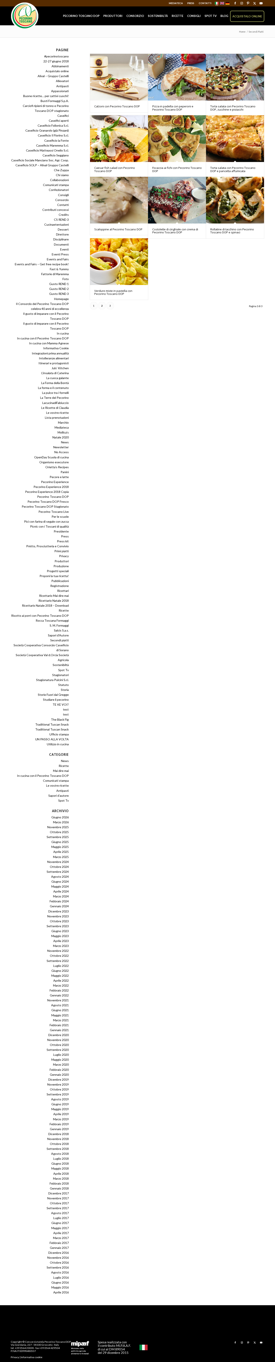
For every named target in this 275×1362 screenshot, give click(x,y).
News (65, 442)
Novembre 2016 (58, 1257)
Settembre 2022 (58, 961)
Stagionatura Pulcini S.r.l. (52, 680)
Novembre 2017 (58, 1198)
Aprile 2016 (61, 1292)
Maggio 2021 (60, 1015)
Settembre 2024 (58, 871)
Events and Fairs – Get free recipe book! (42, 264)
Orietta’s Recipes (57, 467)
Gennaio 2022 (59, 995)
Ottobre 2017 (59, 1203)
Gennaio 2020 (59, 1074)
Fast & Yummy (59, 269)
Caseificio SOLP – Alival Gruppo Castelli (42, 165)
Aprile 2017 (61, 1233)
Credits (64, 214)
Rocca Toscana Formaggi (52, 620)
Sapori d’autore (58, 795)
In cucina (63, 333)
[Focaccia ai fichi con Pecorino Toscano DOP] (177, 138)
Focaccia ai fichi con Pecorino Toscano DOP (177, 169)
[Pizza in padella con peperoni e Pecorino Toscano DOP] (177, 77)
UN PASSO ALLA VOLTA (52, 739)
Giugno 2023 (60, 931)
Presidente (61, 531)
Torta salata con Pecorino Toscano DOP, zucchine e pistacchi (232, 107)
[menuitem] (176, 3)
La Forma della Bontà (55, 383)
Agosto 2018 (60, 1153)
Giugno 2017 (60, 1223)
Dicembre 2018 (58, 1134)
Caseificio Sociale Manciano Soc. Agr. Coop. (40, 160)
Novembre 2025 (58, 827)
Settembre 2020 (58, 1050)
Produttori (62, 561)
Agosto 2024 (60, 876)
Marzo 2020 (61, 1064)
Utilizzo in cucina (58, 744)
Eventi (64, 249)
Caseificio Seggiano (56, 155)
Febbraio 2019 (59, 1124)
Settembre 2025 (58, 837)
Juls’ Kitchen (60, 368)
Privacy (64, 556)
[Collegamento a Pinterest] (248, 3)
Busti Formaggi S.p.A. (55, 101)
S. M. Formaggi (59, 625)
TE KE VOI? (61, 704)
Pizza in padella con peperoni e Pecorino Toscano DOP (172, 107)
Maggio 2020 (60, 1059)
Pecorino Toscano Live (53, 511)
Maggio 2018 (60, 1168)
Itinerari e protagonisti (53, 363)
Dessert (63, 229)
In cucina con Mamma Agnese (49, 343)
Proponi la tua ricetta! (54, 576)
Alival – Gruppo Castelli (53, 76)
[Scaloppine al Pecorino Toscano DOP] (119, 200)
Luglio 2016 (61, 1277)
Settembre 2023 (58, 926)
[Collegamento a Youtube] (261, 3)
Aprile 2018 (61, 1173)
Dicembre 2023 (58, 911)
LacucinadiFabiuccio (55, 403)
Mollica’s (63, 432)
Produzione (61, 566)
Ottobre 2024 (59, 866)
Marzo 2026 (61, 822)
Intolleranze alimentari (54, 358)
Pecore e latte (59, 477)
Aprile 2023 (61, 941)
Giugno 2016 (60, 1282)
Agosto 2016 (60, 1272)
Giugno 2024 (60, 881)
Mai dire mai (61, 770)
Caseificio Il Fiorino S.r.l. (53, 135)
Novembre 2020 (58, 1040)
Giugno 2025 (60, 842)
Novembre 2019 (58, 1084)
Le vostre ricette (57, 412)
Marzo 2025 (61, 857)
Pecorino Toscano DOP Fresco (48, 501)
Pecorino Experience (55, 482)
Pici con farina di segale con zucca (46, 521)
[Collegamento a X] (254, 3)
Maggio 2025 (60, 847)
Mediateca (176, 3)
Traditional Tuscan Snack (52, 724)
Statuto (63, 685)
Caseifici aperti (59, 120)
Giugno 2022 (60, 970)
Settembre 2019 (58, 1094)
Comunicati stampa (56, 185)
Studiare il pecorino (56, 699)
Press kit (63, 541)
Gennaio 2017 (59, 1248)
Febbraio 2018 (59, 1183)
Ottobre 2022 (59, 955)
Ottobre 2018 (59, 1144)
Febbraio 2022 (59, 990)
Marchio (63, 422)
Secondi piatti (59, 640)
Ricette (64, 610)
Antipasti (62, 86)
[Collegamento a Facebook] (235, 3)
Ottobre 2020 (59, 1045)
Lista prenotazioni (57, 417)
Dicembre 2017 (58, 1193)
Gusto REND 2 (59, 289)
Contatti (205, 3)
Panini (65, 472)
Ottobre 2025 (59, 832)
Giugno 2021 (60, 1010)
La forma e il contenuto (53, 388)
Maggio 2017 (60, 1228)
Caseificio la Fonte (56, 140)
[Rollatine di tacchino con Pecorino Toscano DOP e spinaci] (235, 200)
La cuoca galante (57, 378)
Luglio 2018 (61, 1158)
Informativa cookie (31, 1357)
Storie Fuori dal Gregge (53, 694)
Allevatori (62, 81)
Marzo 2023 (61, 946)
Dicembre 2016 (58, 1252)
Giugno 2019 (60, 1104)
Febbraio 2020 (59, 1069)
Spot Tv (63, 670)
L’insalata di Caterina (55, 373)
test (66, 709)
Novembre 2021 (58, 1000)
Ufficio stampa (59, 734)
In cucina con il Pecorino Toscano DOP (43, 338)
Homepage (61, 299)
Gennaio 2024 (59, 906)
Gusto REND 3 (59, 294)
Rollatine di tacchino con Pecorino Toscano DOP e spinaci (232, 230)
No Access (61, 452)
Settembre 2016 (58, 1267)
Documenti (61, 244)
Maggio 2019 (60, 1109)
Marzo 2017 (61, 1238)
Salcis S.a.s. (61, 630)
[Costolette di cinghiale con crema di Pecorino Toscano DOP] (177, 200)
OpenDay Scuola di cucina (51, 457)
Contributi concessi (55, 210)
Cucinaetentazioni (56, 224)
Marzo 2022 (61, 985)
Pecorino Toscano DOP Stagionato (45, 506)
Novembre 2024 (58, 862)
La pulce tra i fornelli (55, 392)
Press (190, 3)
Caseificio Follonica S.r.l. (53, 125)
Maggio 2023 (60, 936)
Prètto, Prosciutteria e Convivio (47, 546)
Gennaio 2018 (59, 1188)
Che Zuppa (61, 170)
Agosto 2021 (60, 1005)
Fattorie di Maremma (55, 274)
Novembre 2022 (58, 950)
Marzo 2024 (61, 896)
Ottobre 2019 (59, 1089)
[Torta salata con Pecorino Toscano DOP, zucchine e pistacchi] (235, 77)
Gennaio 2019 (59, 1129)
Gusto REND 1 (59, 284)
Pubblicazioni (60, 581)
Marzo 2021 (61, 1020)
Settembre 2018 (58, 1148)
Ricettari (63, 590)
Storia (65, 690)
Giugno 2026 (60, 817)
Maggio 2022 (60, 975)
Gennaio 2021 (59, 1030)
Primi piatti (61, 551)
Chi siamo (62, 175)
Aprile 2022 (61, 980)
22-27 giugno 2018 (56, 61)
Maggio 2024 (60, 886)
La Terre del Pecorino (54, 397)
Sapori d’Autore (58, 635)
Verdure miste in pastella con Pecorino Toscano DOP (113, 292)
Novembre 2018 (58, 1139)
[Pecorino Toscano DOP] (25, 16)
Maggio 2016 (60, 1287)
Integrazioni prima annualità (50, 353)
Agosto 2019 (60, 1099)
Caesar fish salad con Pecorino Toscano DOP (114, 169)
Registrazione (59, 586)
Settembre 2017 (58, 1208)
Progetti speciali (58, 571)
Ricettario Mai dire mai (54, 595)
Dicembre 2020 (58, 1035)
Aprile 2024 (61, 891)
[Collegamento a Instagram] (241, 3)
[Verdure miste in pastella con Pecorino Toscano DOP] (119, 261)
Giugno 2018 (60, 1163)
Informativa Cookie (56, 348)
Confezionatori (59, 190)
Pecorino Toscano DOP (53, 496)
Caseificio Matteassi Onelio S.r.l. (47, 150)
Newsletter (61, 447)
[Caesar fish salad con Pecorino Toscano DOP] (119, 138)
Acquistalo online (57, 71)
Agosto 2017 (60, 1213)
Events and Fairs (58, 259)
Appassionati (60, 91)
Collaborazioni (59, 180)
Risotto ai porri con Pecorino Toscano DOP (40, 615)
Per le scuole (60, 516)
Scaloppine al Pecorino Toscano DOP (118, 229)
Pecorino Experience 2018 (51, 487)
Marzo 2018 (61, 1178)
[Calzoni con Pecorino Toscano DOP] (119, 77)
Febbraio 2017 (59, 1243)
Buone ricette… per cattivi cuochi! (46, 96)
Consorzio (62, 200)
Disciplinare (61, 239)
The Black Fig (60, 719)
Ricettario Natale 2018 (53, 600)
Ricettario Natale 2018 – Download (45, 605)
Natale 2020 (60, 437)
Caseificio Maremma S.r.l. (52, 145)
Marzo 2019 (61, 1119)
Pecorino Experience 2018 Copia (47, 492)
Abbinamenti (60, 66)
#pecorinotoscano (56, 56)
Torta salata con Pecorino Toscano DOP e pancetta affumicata (232, 169)
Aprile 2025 (61, 852)
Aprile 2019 (61, 1114)
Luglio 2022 (61, 966)
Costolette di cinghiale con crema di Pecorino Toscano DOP (175, 230)
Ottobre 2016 (59, 1262)
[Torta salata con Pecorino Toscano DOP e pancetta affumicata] (235, 138)
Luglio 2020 (61, 1054)
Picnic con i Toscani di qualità (49, 526)
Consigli (63, 195)
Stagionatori (60, 675)
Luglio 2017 (61, 1218)
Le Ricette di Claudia (55, 408)
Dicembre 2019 (58, 1079)
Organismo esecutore (54, 462)
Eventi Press (60, 254)
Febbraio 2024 (59, 901)
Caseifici (63, 115)
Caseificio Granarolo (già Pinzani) (47, 130)
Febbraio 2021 (59, 1025)
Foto (66, 279)
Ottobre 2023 (59, 921)
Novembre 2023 (58, 916)
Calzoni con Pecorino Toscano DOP (117, 106)
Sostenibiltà (61, 665)
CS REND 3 (61, 219)
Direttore (62, 234)
